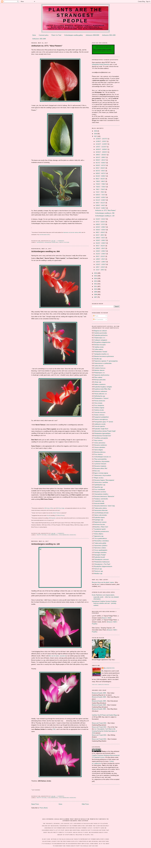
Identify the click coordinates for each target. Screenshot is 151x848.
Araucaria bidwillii (99, 503)
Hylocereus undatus (100, 548)
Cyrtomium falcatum (100, 463)
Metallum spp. (98, 573)
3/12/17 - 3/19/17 (101, 243)
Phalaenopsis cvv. (99, 372)
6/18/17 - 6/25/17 (101, 197)
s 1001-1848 (39, 39)
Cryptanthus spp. (99, 501)
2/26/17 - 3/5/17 (100, 248)
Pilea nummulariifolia (100, 459)
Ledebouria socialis (100, 424)
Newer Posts (35, 804)
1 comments (60, 240)
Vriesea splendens (99, 447)
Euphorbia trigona (99, 517)
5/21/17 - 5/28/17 (101, 208)
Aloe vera (97, 471)
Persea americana (99, 400)
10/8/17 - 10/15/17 (101, 154)
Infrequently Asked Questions (101, 64)
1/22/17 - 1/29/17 (101, 262)
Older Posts (85, 804)
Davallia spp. (98, 358)
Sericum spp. (98, 569)
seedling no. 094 (45, 251)
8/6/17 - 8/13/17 (100, 178)
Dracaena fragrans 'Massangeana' (104, 480)
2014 (95, 278)
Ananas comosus (99, 415)
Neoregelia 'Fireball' (100, 555)
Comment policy (43, 35)
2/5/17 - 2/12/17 (100, 256)
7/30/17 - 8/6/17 (100, 181)
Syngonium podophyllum (101, 417)
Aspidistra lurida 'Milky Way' (102, 389)
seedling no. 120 (45, 544)
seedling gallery (73, 35)
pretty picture (64, 242)
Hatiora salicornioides (100, 515)
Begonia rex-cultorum (100, 330)
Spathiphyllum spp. (100, 485)
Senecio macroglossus (101, 419)
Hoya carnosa (98, 440)
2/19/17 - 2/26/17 (101, 251)
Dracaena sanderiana (100, 445)
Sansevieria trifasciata (100, 510)
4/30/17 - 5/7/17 (100, 224)
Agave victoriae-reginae (101, 473)
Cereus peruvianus (99, 443)
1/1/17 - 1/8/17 (100, 270)
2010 (95, 289)
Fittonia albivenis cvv (100, 393)
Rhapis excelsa (98, 478)
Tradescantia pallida (100, 543)
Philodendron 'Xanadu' (100, 351)
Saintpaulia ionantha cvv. (101, 354)
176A (54, 729)
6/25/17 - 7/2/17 (100, 195)
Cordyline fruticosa (99, 368)
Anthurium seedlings (51, 242)
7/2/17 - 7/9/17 (100, 192)
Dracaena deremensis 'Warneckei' (104, 496)
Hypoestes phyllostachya (101, 375)
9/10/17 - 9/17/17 (101, 165)
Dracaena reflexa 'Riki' (100, 468)
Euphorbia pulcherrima (100, 335)
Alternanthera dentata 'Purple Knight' (105, 431)
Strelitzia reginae (99, 407)
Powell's (94, 624)
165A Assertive (52, 518)
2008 (95, 294)
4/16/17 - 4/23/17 (101, 229)
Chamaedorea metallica (101, 494)
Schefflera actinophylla (101, 438)
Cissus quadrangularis (100, 550)
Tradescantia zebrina (100, 508)
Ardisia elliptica (98, 534)
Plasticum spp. (98, 571)
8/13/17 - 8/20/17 (101, 176)
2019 (95, 131)
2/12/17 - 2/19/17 (101, 254)
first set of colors (54, 656)
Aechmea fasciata (99, 524)
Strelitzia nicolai (99, 410)
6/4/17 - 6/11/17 (100, 203)
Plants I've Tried (56, 35)
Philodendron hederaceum (102, 562)
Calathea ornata (99, 347)
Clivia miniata (98, 403)
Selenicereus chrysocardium (102, 475)
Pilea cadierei (98, 377)
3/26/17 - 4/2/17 (100, 238)
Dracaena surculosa (100, 492)
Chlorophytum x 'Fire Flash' (102, 564)
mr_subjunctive (109, 668)
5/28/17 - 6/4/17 (100, 205)
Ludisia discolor (98, 365)
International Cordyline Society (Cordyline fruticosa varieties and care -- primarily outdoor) (104, 603)
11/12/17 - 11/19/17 (102, 144)
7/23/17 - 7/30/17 (101, 184)
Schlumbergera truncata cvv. (102, 457)
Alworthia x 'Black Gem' (101, 527)
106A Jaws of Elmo (48, 508)
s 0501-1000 (108, 35)
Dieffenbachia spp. (99, 396)
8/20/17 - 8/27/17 (101, 173)
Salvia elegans (98, 450)
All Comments (98, 319)
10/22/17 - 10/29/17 (102, 149)
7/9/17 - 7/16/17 (100, 189)
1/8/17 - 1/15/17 (100, 267)
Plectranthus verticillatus (101, 541)
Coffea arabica (98, 349)
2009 (95, 292)
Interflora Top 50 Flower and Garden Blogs (104, 715)
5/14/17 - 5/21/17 (101, 219)
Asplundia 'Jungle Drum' (101, 428)
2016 (95, 273)
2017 (95, 136)
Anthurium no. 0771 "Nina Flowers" (105, 210)
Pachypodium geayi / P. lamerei (103, 422)
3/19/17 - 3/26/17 (101, 240)
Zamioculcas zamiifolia (101, 482)
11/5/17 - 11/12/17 (101, 146)
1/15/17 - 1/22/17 (101, 264)
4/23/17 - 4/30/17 (101, 227)
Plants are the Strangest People (75, 15)
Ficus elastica (98, 454)
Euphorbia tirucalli (99, 557)
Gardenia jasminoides (100, 333)
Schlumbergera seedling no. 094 (104, 213)
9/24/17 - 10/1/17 (101, 160)
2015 (95, 276)
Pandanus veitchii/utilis (101, 499)
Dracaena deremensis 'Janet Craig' (104, 506)
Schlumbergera (52, 534)
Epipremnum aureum (100, 522)
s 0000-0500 (92, 35)
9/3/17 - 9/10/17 (100, 168)
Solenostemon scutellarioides (103, 363)
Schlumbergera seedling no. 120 (104, 216)
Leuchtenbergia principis (101, 513)
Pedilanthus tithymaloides (102, 461)
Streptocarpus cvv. (99, 337)
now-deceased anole (44, 234)
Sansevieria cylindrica (100, 545)
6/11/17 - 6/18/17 (101, 200)
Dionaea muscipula (99, 344)
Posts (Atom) (44, 808)
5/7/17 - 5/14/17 (100, 221)
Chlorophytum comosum (101, 559)
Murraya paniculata (99, 379)
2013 (95, 281)
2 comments (60, 533)
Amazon (104, 618)
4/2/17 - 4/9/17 (100, 235)
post (98, 584)
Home (34, 35)
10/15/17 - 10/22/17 (102, 152)
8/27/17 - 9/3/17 (100, 170)
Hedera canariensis (100, 384)
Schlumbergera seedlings (67, 534)
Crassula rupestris (99, 426)
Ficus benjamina (99, 405)
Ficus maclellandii (99, 489)
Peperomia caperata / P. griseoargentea (106, 361)
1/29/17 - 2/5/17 (100, 259)
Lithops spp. (97, 382)
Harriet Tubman (56, 513)
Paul (48, 515)
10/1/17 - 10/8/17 (101, 157)
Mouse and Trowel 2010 (99, 723)
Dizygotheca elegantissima (102, 342)
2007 (95, 297)
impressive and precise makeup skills (72, 232)
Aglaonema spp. (99, 536)
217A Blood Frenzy (59, 515)
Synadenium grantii (100, 529)
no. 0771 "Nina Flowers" (46, 46)
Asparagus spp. (98, 520)
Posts (96, 316)
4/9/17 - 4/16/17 (100, 232)
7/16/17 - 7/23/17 (101, 186)
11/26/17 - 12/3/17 (101, 141)
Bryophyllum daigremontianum (103, 566)
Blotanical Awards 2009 (99, 697)
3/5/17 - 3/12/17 (100, 246)
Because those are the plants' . (103, 582)
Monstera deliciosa (99, 452)
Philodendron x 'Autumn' (101, 398)
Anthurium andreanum (100, 391)
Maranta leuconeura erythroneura (104, 356)
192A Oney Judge (60, 508)
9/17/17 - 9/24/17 (101, 162)
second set (63, 656)
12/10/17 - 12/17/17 (102, 138)
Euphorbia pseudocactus (101, 531)
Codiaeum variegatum (100, 340)
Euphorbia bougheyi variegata (103, 387)
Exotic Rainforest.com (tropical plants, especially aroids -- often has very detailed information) (105, 597)
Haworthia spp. (98, 487)
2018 (95, 133)
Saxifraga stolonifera (100, 552)
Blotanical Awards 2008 (99, 693)
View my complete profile (100, 684)
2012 (95, 284)
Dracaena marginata (100, 466)
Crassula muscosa (99, 412)
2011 (95, 286)
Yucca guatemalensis (100, 538)
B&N (109, 618)
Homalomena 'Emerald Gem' (102, 435)
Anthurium (40, 242)
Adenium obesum (99, 370)
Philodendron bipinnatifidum (102, 433)
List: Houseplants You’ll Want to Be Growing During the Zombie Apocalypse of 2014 (104, 731)
